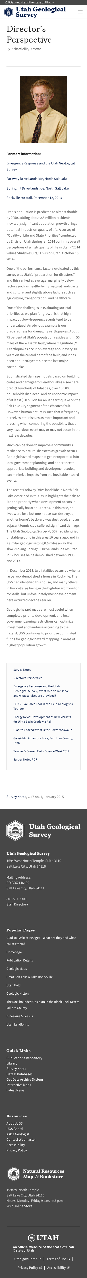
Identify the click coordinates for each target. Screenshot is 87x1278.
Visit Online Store (19, 1206)
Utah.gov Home (27, 1259)
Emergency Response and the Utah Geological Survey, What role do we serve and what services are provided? (41, 691)
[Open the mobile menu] (80, 12)
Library (11, 1063)
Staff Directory (17, 904)
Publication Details (19, 960)
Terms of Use (58, 1259)
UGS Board (14, 1128)
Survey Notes (22, 670)
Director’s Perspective (27, 678)
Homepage (14, 952)
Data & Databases (19, 1074)
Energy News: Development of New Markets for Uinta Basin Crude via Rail (42, 719)
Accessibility (15, 1144)
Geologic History (17, 993)
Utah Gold (13, 985)
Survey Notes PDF (25, 759)
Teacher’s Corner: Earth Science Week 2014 (41, 751)
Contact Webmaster (21, 1139)
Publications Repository (24, 1058)
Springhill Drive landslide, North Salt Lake (37, 188)
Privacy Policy (16, 1150)
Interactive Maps (18, 1084)
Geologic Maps (16, 968)
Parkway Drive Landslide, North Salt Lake (37, 178)
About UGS (14, 1123)
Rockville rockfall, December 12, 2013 (34, 197)
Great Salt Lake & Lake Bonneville (29, 977)
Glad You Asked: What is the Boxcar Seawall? (42, 730)
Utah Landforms (17, 1024)
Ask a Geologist (17, 1134)
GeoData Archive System (24, 1079)
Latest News (15, 1090)
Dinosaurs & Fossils (19, 1016)
